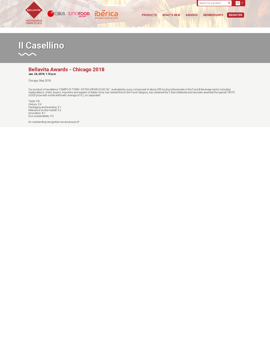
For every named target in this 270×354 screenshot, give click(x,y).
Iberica (116, 14)
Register (235, 15)
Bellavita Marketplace (34, 14)
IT (242, 3)
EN (238, 3)
